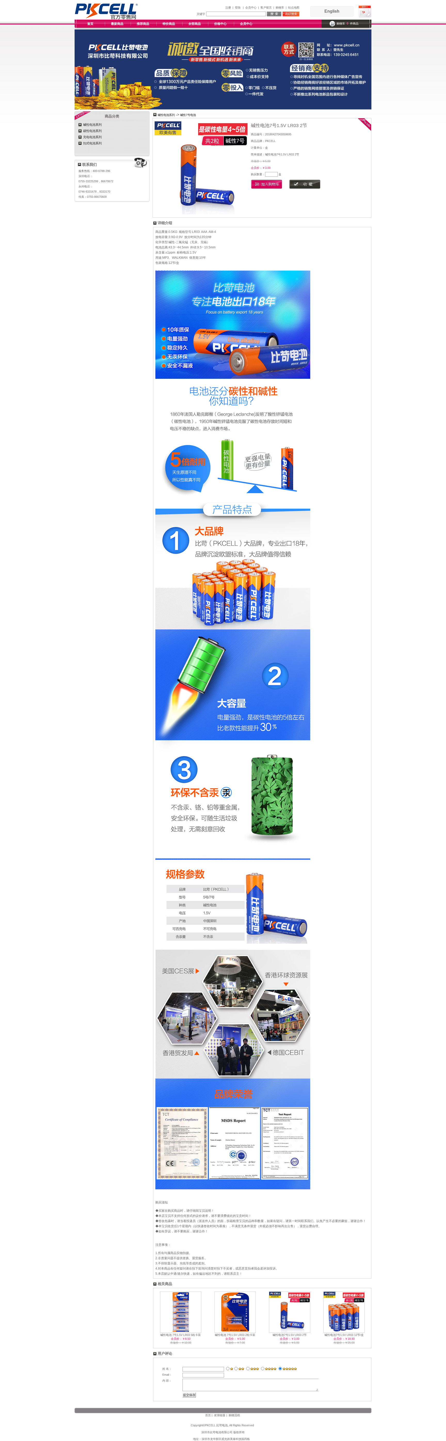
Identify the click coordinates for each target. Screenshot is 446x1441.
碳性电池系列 (92, 131)
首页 (90, 24)
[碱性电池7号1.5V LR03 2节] (201, 213)
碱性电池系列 (92, 125)
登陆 (238, 7)
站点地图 (293, 7)
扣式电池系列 (92, 143)
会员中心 (251, 7)
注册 (228, 7)
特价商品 (169, 24)
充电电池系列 (92, 137)
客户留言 (266, 7)
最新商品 (117, 24)
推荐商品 (143, 24)
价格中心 (220, 24)
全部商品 (194, 24)
